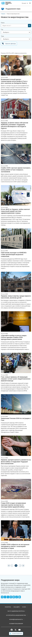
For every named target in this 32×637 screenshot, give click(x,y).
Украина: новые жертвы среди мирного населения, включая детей (16, 297)
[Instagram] (5, 597)
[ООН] (6, 3)
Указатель (8, 607)
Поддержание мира (13, 9)
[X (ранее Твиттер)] (15, 630)
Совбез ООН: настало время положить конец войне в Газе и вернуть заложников (16, 170)
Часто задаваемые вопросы (16, 611)
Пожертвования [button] (17, 633)
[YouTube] (19, 597)
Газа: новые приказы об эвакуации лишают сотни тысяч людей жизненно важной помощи (15, 379)
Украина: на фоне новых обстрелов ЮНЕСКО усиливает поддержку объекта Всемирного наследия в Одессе (14, 125)
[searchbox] (15, 32)
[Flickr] (14, 597)
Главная (3, 13)
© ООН (24, 607)
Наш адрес (16, 607)
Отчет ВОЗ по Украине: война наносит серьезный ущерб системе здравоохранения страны (15, 211)
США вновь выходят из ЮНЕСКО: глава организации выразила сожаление (14, 254)
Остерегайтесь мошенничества (16, 615)
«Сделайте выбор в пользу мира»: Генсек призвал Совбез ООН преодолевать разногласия (14, 337)
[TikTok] (16, 597)
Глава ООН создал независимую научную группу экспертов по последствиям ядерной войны (13, 505)
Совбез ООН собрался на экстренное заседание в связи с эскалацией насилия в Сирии (15, 546)
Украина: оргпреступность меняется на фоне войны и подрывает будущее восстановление (16, 461)
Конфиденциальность (16, 619)
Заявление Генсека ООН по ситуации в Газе (16, 419)
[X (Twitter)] (8, 597)
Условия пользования (16, 623)
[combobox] (16, 32)
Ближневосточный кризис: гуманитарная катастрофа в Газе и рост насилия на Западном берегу (14, 81)
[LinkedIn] (11, 597)
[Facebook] (2, 597)
